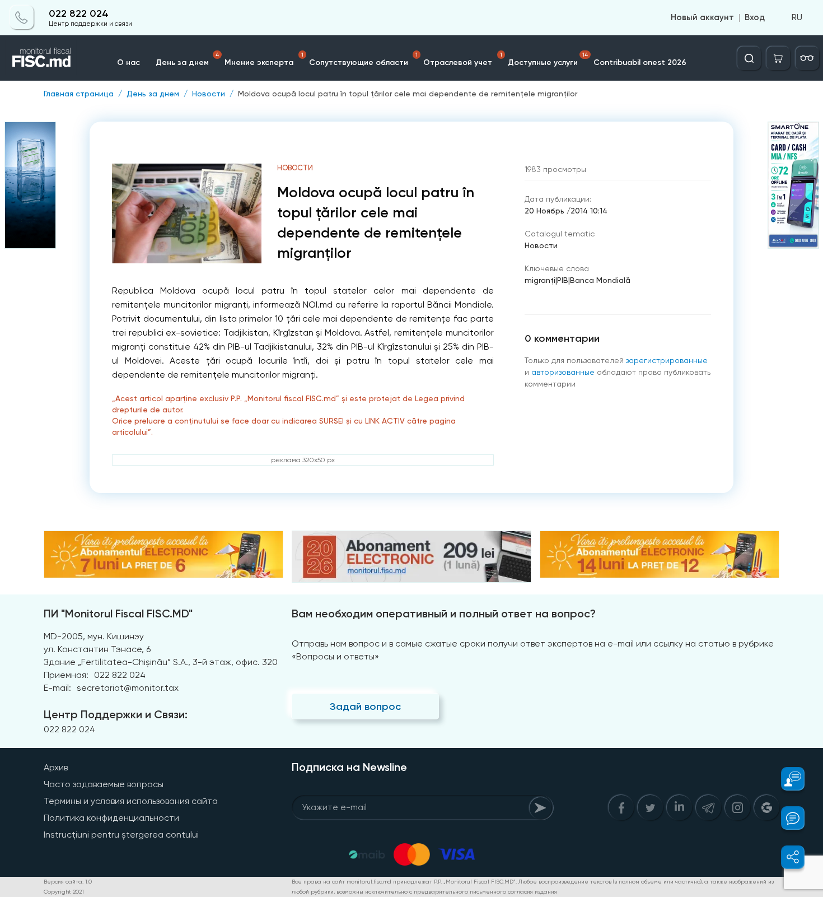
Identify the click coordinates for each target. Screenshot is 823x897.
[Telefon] (22, 18)
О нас (128, 62)
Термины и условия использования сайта (131, 801)
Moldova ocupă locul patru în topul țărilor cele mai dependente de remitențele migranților (407, 93)
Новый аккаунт (702, 18)
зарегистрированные (667, 360)
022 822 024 (79, 14)
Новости (208, 93)
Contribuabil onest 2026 (639, 62)
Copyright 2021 (64, 892)
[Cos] (778, 58)
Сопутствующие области (363, 59)
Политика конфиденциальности (111, 817)
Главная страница (79, 93)
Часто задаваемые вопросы (103, 784)
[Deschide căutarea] (749, 58)
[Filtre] (807, 58)
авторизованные (563, 372)
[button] (786, 778)
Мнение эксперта (264, 59)
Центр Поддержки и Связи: (116, 714)
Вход (755, 18)
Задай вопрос (365, 706)
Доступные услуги (548, 59)
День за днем (187, 59)
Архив (56, 767)
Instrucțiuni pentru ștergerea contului (121, 834)
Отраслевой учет (462, 59)
